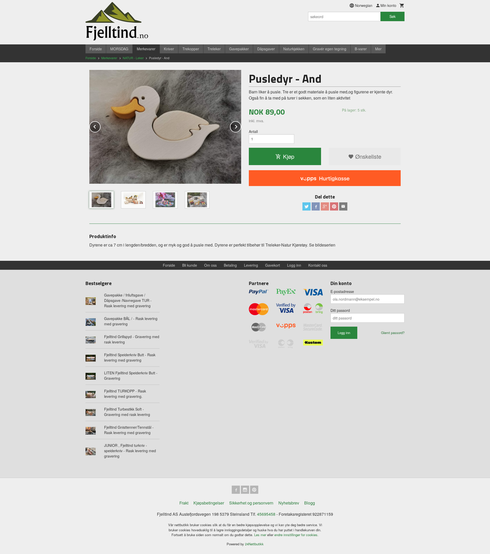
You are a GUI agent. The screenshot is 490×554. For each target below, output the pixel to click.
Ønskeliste (367, 156)
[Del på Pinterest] (334, 206)
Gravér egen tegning (329, 48)
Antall (253, 131)
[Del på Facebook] (316, 206)
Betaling (230, 265)
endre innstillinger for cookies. (296, 534)
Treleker (214, 48)
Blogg (309, 503)
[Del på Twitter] (306, 206)
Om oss (210, 265)
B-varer (361, 48)
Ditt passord (340, 310)
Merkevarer (146, 48)
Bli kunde (189, 265)
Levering (251, 265)
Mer (378, 48)
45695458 (266, 514)
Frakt (183, 503)
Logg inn (294, 265)
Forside (96, 48)
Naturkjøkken (293, 48)
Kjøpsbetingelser (208, 503)
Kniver (169, 48)
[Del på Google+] (325, 206)
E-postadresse (342, 291)
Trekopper (190, 48)
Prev (100, 126)
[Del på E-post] (343, 206)
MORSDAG (119, 48)
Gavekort (272, 265)
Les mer (260, 534)
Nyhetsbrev (288, 503)
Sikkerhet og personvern (251, 503)
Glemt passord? (393, 332)
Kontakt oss (317, 265)
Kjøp (288, 156)
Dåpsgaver (266, 48)
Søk (392, 16)
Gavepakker (239, 48)
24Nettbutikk (254, 543)
